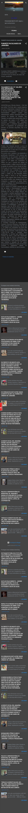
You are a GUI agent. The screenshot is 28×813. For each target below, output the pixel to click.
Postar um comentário (8, 256)
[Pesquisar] (26, 3)
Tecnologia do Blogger (15, 542)
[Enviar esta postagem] (16, 81)
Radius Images (17, 545)
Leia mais (24, 312)
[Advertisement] (14, 269)
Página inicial (10, 33)
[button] (26, 44)
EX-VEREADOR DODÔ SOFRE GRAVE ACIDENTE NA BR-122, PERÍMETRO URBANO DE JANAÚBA (12, 393)
